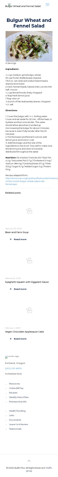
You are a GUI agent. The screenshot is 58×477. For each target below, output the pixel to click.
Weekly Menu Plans (19, 397)
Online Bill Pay (16, 388)
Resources (14, 383)
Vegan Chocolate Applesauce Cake (24, 331)
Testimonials (15, 429)
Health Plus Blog (17, 411)
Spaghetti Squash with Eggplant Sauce (27, 282)
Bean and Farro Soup (17, 232)
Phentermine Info (18, 401)
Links (11, 415)
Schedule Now (13, 373)
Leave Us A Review (18, 424)
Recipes (13, 392)
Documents (15, 420)
